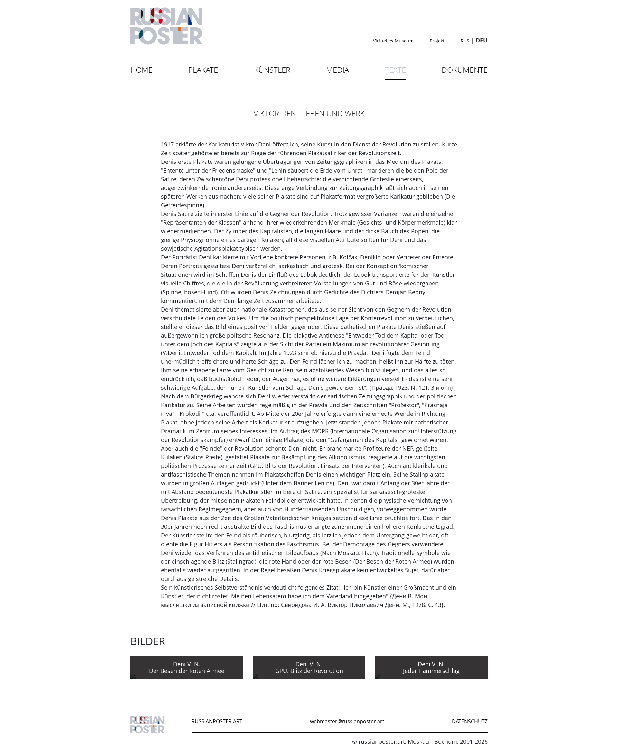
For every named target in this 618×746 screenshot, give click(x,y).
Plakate (203, 69)
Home (141, 69)
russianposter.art (217, 721)
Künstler (272, 69)
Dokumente (465, 69)
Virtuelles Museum (393, 41)
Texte (395, 69)
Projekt (437, 41)
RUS (465, 41)
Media (337, 69)
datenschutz (470, 721)
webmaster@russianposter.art (347, 721)
